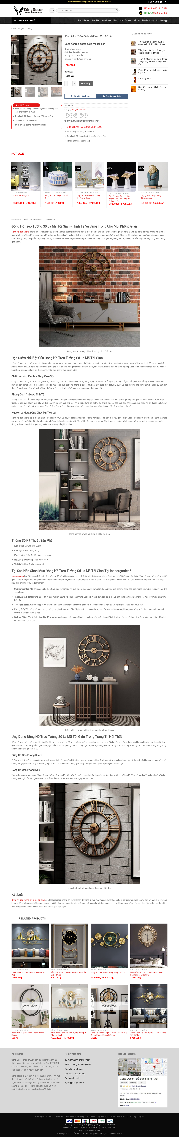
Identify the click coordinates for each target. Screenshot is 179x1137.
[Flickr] (163, 2)
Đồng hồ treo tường (25, 29)
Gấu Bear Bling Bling (22, 196)
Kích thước (69, 72)
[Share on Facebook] (67, 115)
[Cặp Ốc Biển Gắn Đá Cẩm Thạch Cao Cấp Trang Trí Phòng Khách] (121, 177)
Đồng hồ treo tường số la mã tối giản (28, 900)
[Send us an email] (156, 2)
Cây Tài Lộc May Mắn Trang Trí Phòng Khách (88, 196)
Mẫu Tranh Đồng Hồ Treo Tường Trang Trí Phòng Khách (68, 1034)
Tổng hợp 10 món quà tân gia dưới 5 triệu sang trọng (151, 51)
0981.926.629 (160, 8)
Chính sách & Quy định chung (98, 1117)
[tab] (16, 219)
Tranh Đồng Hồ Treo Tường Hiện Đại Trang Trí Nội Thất (148, 1034)
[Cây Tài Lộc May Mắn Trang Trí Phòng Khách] (89, 176)
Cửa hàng (106, 20)
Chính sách (118, 20)
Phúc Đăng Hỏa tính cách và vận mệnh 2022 (152, 71)
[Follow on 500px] (166, 2)
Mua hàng (86, 83)
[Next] (57, 60)
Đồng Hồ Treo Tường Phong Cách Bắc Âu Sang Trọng (68, 973)
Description (16, 219)
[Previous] (15, 60)
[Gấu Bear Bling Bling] (25, 176)
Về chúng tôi (40, 1117)
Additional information (33, 219)
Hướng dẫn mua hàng (120, 1117)
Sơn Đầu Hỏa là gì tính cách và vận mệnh (152, 88)
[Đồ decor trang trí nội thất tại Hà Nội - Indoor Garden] (28, 10)
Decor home (83, 20)
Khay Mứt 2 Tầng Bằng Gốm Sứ (57, 196)
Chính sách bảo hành (54, 1117)
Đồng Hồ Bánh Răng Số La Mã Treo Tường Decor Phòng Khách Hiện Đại (109, 1034)
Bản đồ (137, 20)
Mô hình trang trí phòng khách (78, 1064)
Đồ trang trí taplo (72, 1078)
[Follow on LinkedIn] (161, 2)
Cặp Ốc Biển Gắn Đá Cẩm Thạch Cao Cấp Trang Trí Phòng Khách (120, 198)
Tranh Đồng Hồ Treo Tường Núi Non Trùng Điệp (29, 973)
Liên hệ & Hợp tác (150, 20)
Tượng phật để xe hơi (74, 1082)
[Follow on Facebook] (148, 2)
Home (13, 29)
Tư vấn (128, 20)
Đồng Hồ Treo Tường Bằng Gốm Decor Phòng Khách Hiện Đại (146, 973)
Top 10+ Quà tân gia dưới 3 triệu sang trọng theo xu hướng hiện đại (152, 61)
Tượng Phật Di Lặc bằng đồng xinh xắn (151, 196)
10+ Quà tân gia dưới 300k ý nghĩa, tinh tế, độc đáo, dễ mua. (152, 43)
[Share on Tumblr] (85, 115)
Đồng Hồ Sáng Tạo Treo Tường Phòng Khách (28, 1034)
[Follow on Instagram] (151, 2)
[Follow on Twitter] (153, 2)
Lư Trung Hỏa (144, 78)
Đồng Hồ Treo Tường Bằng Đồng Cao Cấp (108, 972)
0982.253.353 (160, 13)
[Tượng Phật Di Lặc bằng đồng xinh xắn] (153, 176)
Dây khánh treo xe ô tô (75, 1073)
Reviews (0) (50, 219)
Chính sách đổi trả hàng (74, 1117)
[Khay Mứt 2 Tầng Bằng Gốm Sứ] (57, 176)
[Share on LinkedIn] (81, 115)
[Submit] (117, 10)
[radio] (70, 76)
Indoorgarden (18, 576)
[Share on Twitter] (71, 115)
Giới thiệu (96, 20)
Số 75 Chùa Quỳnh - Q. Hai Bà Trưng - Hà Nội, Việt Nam (93, 1127)
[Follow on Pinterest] (158, 2)
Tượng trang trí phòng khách (77, 1060)
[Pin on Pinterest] (76, 115)
